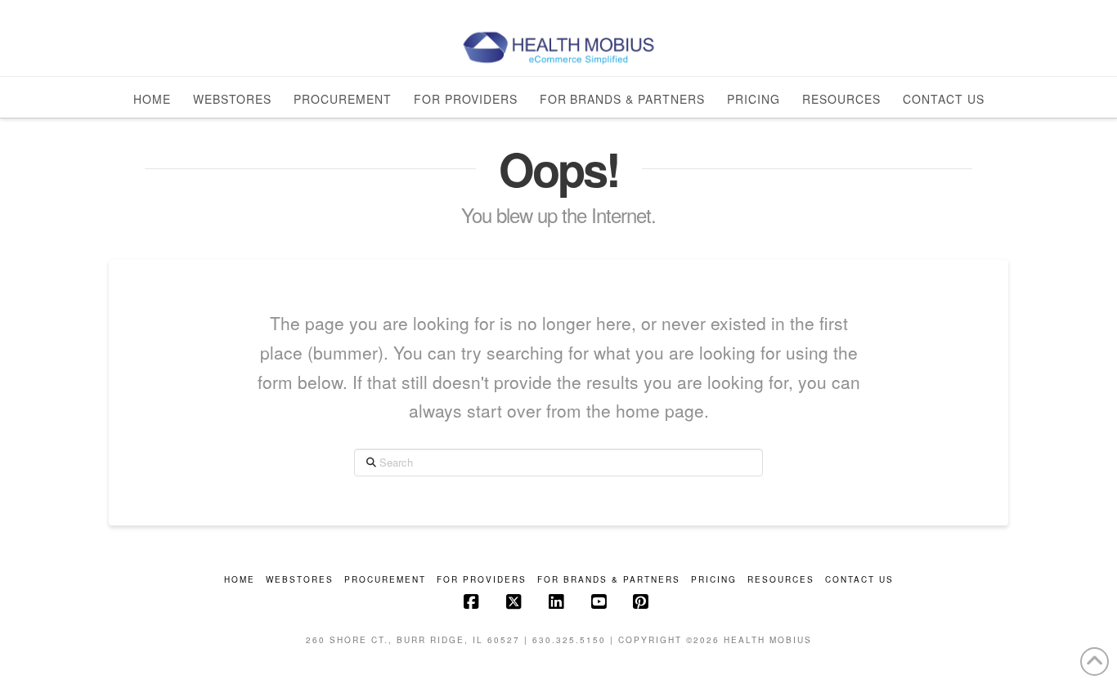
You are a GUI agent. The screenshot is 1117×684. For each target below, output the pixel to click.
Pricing (714, 579)
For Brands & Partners (608, 579)
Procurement (385, 579)
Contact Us (859, 579)
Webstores (300, 579)
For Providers (482, 579)
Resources (780, 579)
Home (239, 579)
